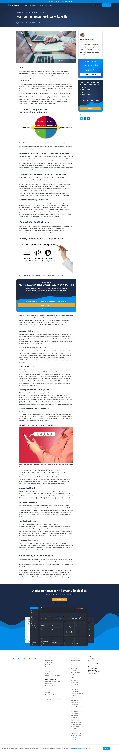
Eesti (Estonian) (74, 715)
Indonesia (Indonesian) (76, 722)
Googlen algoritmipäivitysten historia (54, 699)
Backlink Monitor (49, 669)
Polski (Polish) (74, 695)
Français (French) (75, 687)
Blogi (46, 5)
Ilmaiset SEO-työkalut (50, 694)
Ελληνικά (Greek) (75, 713)
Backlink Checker (49, 666)
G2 (40, 658)
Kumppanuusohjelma (50, 685)
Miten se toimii (32, 5)
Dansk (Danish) (74, 711)
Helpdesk (73, 674)
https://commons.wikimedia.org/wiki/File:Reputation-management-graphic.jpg (42, 143)
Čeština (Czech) (74, 709)
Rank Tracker (48, 658)
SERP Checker (48, 662)
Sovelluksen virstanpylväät (77, 672)
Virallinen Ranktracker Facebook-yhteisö (24, 658)
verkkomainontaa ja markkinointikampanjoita (39, 543)
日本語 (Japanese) (75, 691)
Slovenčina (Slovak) (75, 731)
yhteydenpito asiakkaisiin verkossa (57, 191)
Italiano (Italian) (74, 689)
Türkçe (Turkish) (74, 702)
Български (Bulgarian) (76, 706)
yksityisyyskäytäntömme (75, 748)
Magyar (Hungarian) (75, 720)
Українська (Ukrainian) (76, 735)
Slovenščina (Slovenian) (76, 733)
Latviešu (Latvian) (75, 726)
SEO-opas (47, 692)
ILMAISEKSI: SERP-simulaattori (52, 675)
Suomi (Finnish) (74, 717)
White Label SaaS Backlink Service (53, 681)
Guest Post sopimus (50, 696)
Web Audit (47, 664)
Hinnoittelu (40, 5)
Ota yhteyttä (91, 658)
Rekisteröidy (106, 5)
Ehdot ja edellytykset (76, 658)
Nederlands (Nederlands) (77, 693)
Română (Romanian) (75, 728)
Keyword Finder (49, 660)
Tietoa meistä (91, 660)
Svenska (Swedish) (75, 700)
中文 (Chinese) (74, 704)
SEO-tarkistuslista (49, 671)
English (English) (75, 680)
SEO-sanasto (48, 690)
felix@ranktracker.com (93, 673)
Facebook (13, 658)
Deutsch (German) (75, 682)
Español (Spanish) (75, 684)
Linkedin (35, 658)
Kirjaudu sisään (96, 5)
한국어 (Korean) (74, 737)
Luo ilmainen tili (46, 305)
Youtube (18, 658)
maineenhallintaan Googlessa (45, 86)
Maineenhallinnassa (25, 491)
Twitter (29, 658)
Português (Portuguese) (76, 698)
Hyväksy (106, 748)
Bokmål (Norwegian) (75, 739)
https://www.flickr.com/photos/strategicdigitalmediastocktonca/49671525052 (42, 275)
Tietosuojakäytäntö (75, 660)
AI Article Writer (49, 673)
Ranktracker (13, 5)
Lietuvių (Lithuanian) (76, 724)
